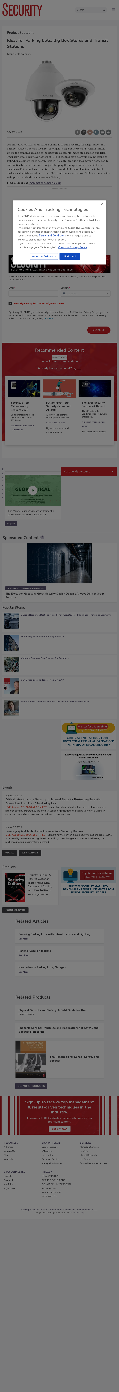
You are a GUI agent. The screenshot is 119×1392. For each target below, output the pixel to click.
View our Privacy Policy (72, 247)
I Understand (70, 256)
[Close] (101, 204)
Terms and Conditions (52, 236)
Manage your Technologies (44, 256)
